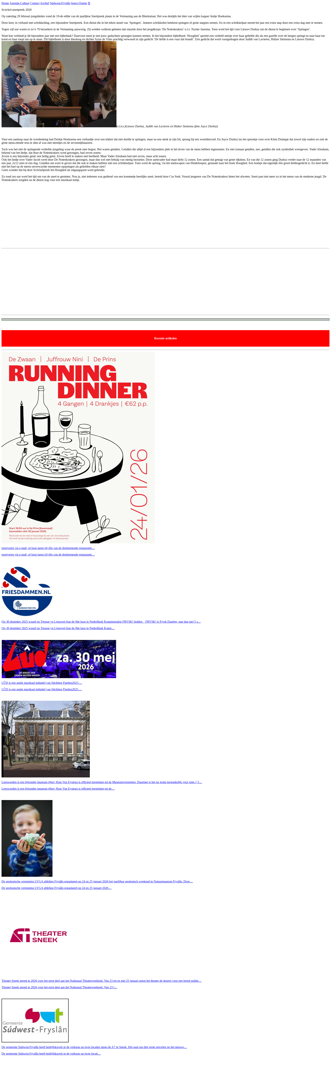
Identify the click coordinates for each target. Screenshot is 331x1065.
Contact (34, 3)
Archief (44, 3)
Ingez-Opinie (79, 3)
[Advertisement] (165, 218)
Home (5, 3)
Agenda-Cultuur (19, 3)
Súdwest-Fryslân (60, 3)
